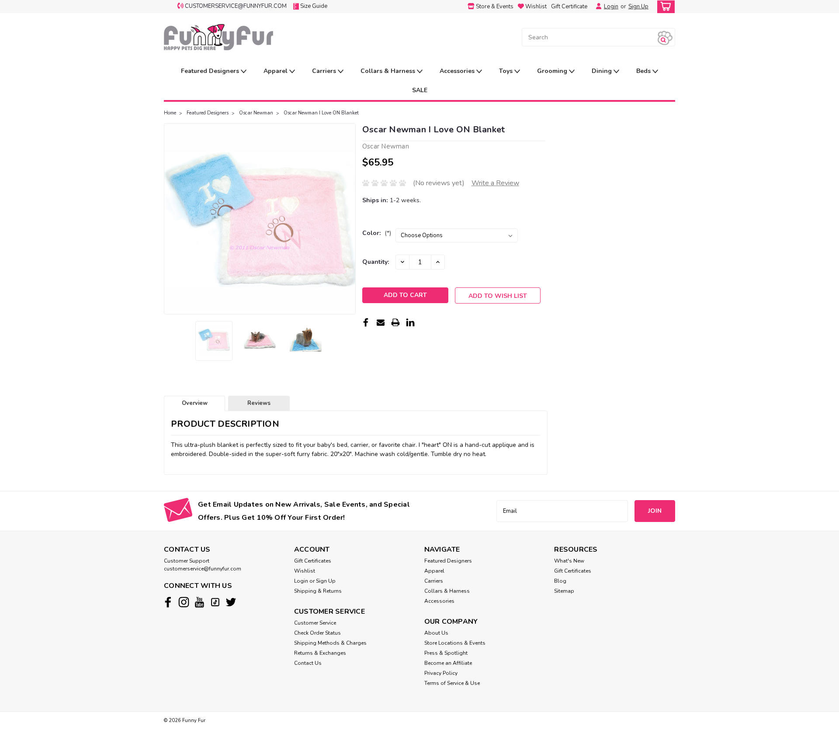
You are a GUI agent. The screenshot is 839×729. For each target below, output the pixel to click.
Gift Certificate (569, 6)
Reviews (258, 403)
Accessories (458, 71)
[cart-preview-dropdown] (664, 6)
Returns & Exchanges (320, 653)
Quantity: (375, 262)
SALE (419, 90)
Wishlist (304, 570)
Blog (560, 580)
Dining (603, 71)
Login (611, 6)
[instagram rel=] (183, 602)
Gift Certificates (312, 560)
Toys (506, 71)
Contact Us (308, 663)
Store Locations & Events (454, 642)
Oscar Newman (256, 113)
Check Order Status (317, 632)
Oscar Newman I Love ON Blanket (321, 113)
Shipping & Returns (318, 590)
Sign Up (638, 6)
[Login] (596, 6)
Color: (376, 233)
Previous (171, 218)
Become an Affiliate (448, 663)
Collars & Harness (389, 71)
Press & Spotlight (446, 653)
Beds (644, 71)
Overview (195, 403)
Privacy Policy (441, 673)
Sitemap (564, 590)
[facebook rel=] (168, 602)
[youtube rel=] (199, 602)
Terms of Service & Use (452, 683)
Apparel (276, 71)
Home (170, 113)
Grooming (553, 71)
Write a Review (495, 183)
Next (348, 218)
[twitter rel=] (230, 602)
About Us (436, 632)
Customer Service (315, 622)
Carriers (325, 71)
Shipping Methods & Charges (330, 642)
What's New (569, 560)
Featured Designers (211, 71)
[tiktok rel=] (215, 602)
